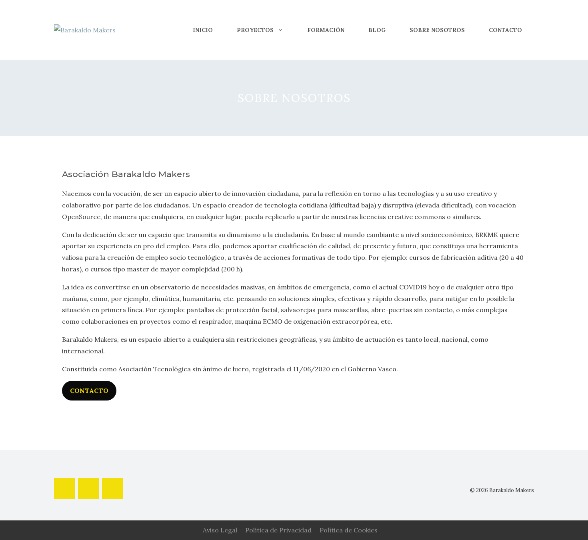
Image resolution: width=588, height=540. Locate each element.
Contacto (505, 30)
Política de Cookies (349, 530)
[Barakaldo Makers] (85, 30)
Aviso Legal (220, 530)
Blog (377, 30)
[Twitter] (88, 488)
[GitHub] (112, 488)
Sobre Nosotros (437, 30)
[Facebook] (64, 488)
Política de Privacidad (278, 530)
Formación (325, 30)
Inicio (203, 30)
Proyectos (255, 30)
